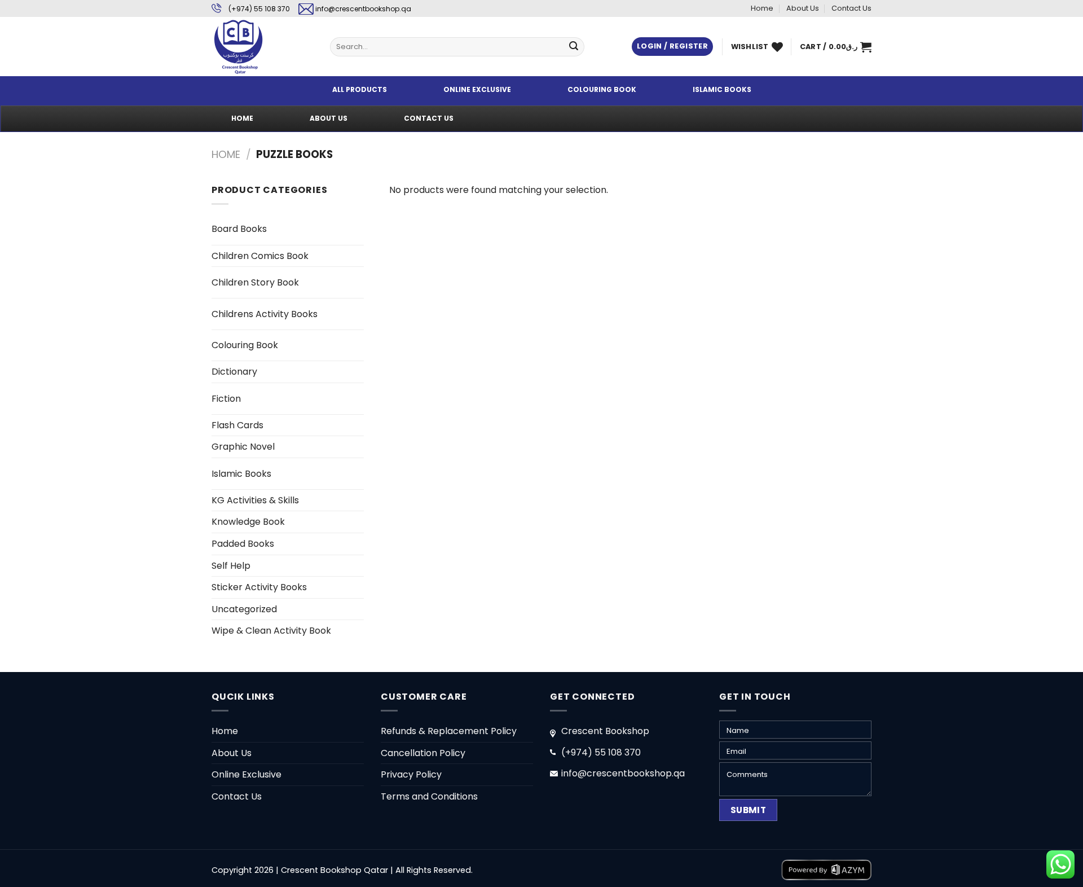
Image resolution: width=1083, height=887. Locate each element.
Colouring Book (245, 345)
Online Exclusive (246, 774)
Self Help (231, 565)
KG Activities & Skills (255, 500)
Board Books (239, 228)
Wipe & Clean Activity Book (271, 630)
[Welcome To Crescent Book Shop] (262, 46)
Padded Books (243, 543)
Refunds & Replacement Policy (449, 730)
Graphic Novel (243, 446)
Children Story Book (255, 282)
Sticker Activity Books (259, 587)
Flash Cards (237, 425)
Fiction (226, 398)
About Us (802, 8)
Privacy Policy (411, 774)
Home (762, 8)
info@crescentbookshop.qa (363, 9)
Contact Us (851, 8)
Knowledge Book (248, 521)
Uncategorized (244, 609)
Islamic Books (241, 473)
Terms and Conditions (429, 796)
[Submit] (573, 46)
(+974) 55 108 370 (259, 9)
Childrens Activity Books (265, 314)
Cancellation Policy (423, 753)
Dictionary (234, 371)
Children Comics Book (260, 255)
